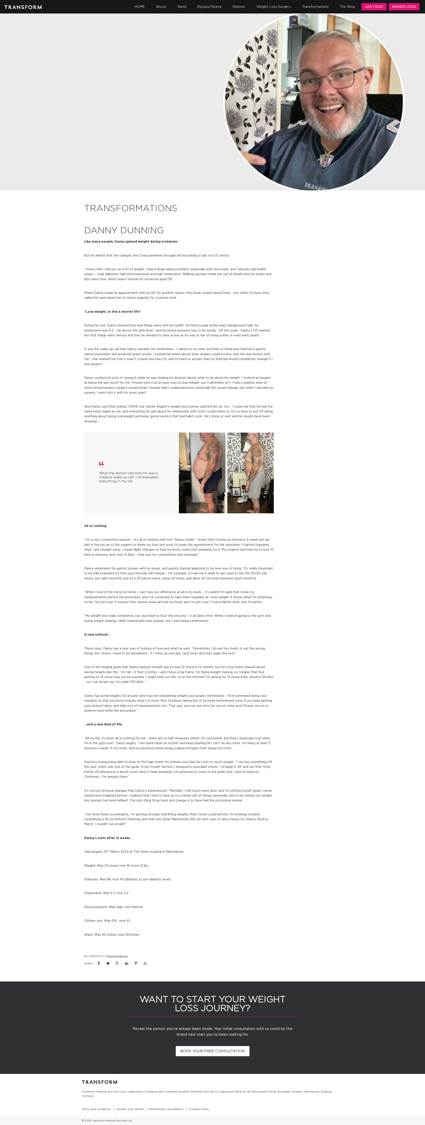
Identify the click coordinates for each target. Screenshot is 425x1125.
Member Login (404, 6)
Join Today (374, 6)
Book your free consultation (212, 1051)
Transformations (117, 956)
